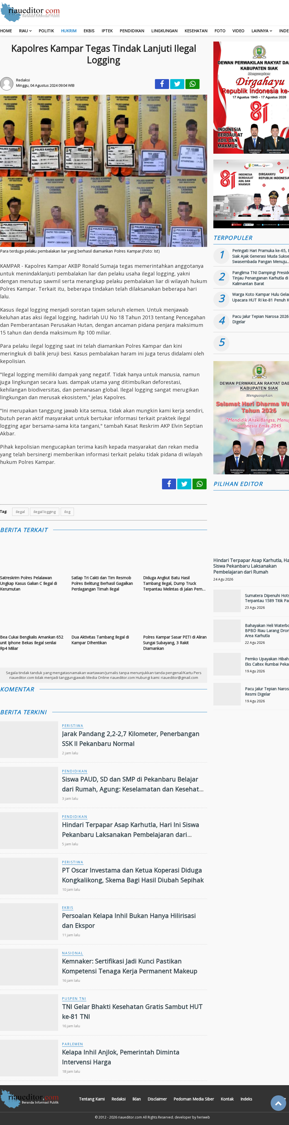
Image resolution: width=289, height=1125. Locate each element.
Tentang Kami (92, 1099)
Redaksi (118, 1099)
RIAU (23, 30)
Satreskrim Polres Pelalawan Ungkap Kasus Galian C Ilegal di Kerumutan (28, 583)
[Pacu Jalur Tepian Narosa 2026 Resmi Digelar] (227, 696)
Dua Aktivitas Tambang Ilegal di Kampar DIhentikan (100, 639)
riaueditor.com (130, 1117)
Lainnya (259, 30)
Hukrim (68, 30)
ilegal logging (45, 511)
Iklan (136, 1099)
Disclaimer (157, 1099)
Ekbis (89, 30)
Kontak (227, 1099)
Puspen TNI (74, 998)
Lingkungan (164, 30)
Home (6, 30)
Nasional (72, 953)
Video (238, 30)
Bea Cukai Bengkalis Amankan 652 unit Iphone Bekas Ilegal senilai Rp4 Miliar (31, 642)
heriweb (203, 1117)
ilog (67, 511)
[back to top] (278, 1103)
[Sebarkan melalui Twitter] (177, 84)
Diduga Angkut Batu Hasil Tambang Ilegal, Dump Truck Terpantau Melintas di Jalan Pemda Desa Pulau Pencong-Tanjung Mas (175, 583)
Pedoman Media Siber (194, 1099)
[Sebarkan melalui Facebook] (162, 84)
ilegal (20, 511)
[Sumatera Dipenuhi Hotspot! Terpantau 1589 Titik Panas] (227, 603)
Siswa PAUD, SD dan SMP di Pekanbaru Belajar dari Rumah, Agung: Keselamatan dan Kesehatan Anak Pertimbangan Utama (134, 789)
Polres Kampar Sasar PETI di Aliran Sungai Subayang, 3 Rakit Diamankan (175, 642)
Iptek (107, 30)
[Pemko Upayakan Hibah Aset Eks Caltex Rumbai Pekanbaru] (227, 666)
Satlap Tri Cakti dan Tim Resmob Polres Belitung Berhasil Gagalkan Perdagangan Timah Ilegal (102, 583)
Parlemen (72, 1044)
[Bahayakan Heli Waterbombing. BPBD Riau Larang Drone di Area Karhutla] (227, 633)
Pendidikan (132, 30)
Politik (46, 30)
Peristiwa (73, 725)
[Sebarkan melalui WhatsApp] (192, 84)
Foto (219, 30)
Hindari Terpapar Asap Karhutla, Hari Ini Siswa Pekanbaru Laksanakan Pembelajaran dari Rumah (130, 834)
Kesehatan (196, 30)
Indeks (246, 1099)
